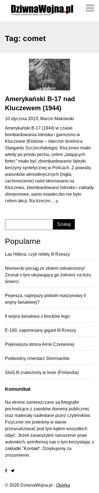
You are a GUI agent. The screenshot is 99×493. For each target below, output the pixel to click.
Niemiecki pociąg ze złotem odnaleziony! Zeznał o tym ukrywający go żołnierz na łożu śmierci (48, 275)
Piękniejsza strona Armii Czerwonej (39, 344)
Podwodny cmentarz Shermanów (37, 358)
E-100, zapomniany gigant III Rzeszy (40, 330)
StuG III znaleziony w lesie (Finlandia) (42, 372)
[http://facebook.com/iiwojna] (6, 471)
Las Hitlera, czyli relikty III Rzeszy (37, 254)
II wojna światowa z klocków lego (37, 316)
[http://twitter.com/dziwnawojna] (13, 471)
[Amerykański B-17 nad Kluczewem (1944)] (49, 75)
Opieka (63, 485)
